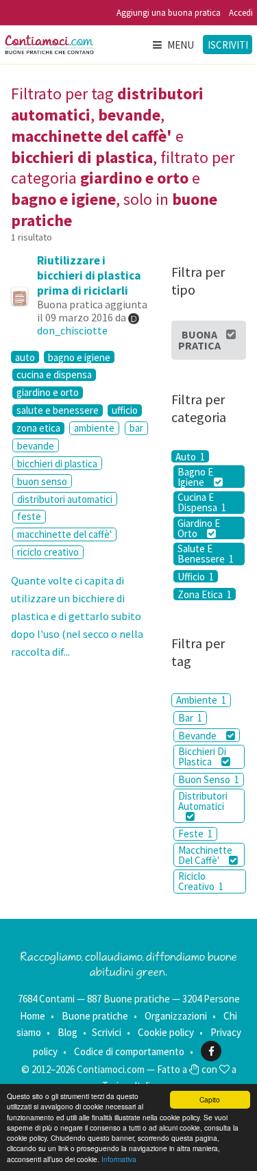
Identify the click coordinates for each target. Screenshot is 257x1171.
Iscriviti (228, 44)
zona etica (38, 428)
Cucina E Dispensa (202, 502)
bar (136, 427)
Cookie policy (166, 1032)
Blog (67, 1032)
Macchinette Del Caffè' (205, 855)
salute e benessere (57, 410)
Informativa (118, 1159)
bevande (35, 445)
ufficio (125, 410)
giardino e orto (47, 392)
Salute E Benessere (206, 554)
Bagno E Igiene (195, 476)
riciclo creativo (48, 551)
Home (32, 1015)
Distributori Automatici (203, 801)
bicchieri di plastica (57, 463)
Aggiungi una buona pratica (169, 13)
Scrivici (106, 1032)
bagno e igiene (79, 357)
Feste (195, 833)
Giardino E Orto (199, 528)
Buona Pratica (199, 340)
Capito (209, 1099)
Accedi (241, 13)
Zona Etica (205, 594)
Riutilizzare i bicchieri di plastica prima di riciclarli (89, 275)
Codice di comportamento (129, 1051)
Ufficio (196, 576)
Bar (190, 717)
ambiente (94, 427)
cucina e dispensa (54, 375)
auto (25, 357)
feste (29, 516)
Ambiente (201, 699)
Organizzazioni (176, 1015)
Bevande (198, 735)
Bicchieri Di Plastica (202, 756)
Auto (190, 456)
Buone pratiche (95, 1015)
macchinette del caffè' (64, 534)
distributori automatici (64, 499)
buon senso (42, 481)
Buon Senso (208, 779)
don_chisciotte (72, 330)
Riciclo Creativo (200, 881)
